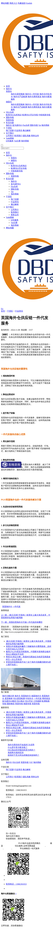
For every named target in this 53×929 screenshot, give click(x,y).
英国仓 (9, 91)
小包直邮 (37, 701)
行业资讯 (18, 130)
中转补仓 (29, 698)
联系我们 (18, 136)
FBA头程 (10, 112)
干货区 (9, 128)
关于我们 (10, 133)
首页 (8, 86)
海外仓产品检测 (20, 97)
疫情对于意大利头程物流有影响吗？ (23, 755)
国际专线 (10, 117)
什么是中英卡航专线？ (17, 747)
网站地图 (5, 3)
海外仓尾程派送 (34, 97)
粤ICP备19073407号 (9, 843)
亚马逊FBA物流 (9, 701)
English (29, 3)
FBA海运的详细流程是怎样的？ (21, 750)
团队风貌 (27, 136)
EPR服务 (10, 141)
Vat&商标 (10, 138)
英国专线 (10, 120)
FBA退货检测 (19, 698)
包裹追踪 (22, 3)
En (2, 309)
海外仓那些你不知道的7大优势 (21, 745)
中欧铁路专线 (44, 115)
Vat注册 (17, 141)
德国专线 (27, 704)
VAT (31, 762)
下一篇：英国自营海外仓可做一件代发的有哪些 (21, 622)
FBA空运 (29, 701)
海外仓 (9, 89)
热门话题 (10, 130)
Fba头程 (26, 125)
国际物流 (11, 704)
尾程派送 (46, 698)
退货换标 (9, 698)
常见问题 (10, 123)
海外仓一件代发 (32, 94)
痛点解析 (27, 130)
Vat (39, 125)
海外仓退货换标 (18, 94)
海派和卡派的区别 (16, 752)
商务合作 (35, 136)
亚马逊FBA (17, 125)
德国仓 (9, 102)
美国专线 (19, 704)
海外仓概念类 (8, 696)
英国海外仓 (7, 606)
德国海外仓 (36, 696)
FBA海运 (20, 701)
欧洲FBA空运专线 (30, 115)
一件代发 (16, 606)
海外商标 (45, 125)
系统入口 (13, 3)
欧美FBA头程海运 (14, 115)
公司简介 (10, 136)
